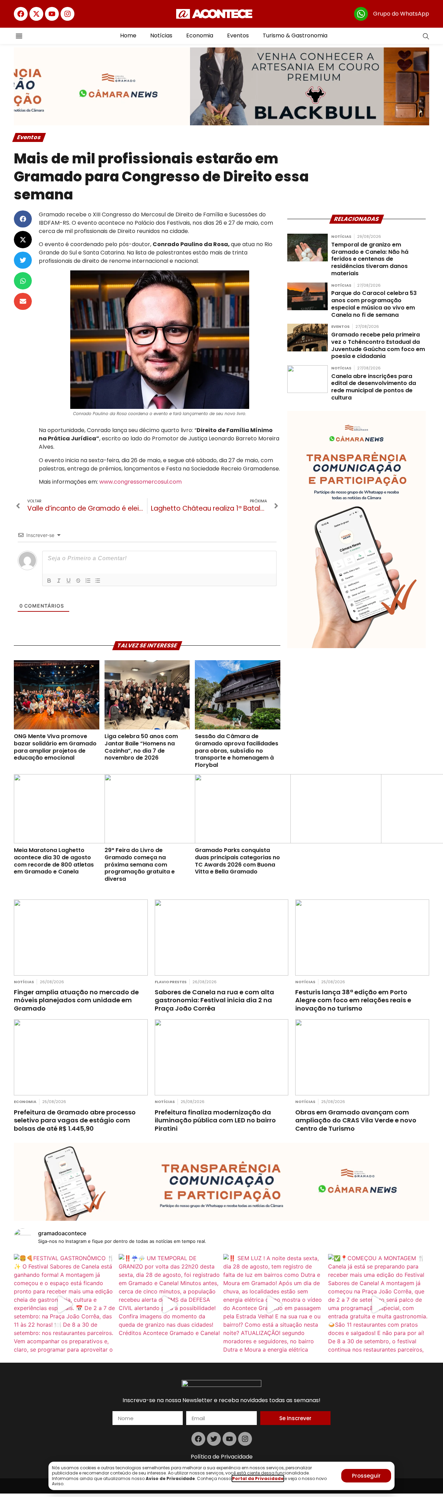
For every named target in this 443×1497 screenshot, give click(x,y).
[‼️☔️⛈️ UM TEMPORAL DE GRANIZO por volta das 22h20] (169, 1304)
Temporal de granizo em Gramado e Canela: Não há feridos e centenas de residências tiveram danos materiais (369, 259)
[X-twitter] (36, 14)
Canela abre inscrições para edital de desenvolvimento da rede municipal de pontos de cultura (373, 387)
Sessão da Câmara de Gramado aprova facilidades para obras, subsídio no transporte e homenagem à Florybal (236, 750)
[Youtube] (52, 14)
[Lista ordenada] (88, 580)
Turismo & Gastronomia (295, 35)
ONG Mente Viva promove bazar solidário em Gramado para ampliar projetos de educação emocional (55, 747)
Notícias (161, 35)
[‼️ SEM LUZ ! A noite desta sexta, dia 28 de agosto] (274, 1304)
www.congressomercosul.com (140, 482)
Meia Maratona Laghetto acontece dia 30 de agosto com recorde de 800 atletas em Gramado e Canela (54, 861)
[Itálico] (59, 580)
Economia (199, 35)
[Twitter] (214, 1439)
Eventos (238, 35)
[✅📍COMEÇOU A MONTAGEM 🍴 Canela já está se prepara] (379, 1304)
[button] (23, 219)
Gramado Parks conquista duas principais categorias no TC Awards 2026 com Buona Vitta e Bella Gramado (237, 861)
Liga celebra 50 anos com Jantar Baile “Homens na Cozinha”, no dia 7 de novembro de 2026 (141, 747)
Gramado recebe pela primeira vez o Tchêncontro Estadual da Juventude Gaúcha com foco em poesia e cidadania (378, 345)
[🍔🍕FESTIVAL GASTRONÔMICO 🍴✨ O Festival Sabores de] (64, 1304)
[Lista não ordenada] (97, 580)
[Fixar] (78, 580)
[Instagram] (67, 14)
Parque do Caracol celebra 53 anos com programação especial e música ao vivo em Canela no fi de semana (374, 304)
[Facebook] (21, 14)
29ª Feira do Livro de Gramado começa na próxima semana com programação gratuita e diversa (140, 864)
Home (128, 35)
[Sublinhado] (68, 580)
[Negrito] (49, 580)
